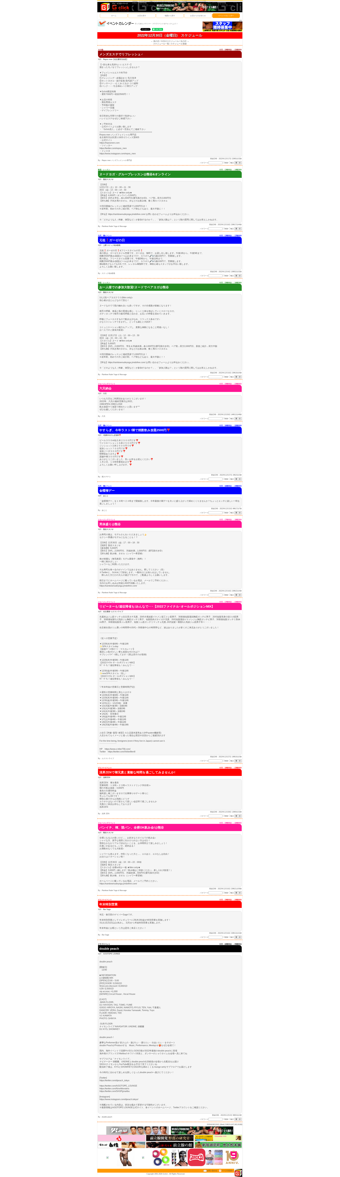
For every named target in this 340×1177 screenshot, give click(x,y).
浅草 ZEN (105, 813)
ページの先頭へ (227, 1171)
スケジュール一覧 (161, 44)
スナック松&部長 (108, 273)
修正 (232, 163)
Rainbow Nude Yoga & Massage (114, 226)
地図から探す (170, 16)
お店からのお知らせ (198, 16)
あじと (104, 510)
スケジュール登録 (179, 44)
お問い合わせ (212, 1171)
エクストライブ (108, 758)
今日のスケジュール (170, 41)
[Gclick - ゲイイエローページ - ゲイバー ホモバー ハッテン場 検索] (114, 7)
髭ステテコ (106, 477)
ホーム (113, 16)
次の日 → (184, 41)
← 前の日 (155, 41)
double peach (107, 1117)
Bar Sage (105, 935)
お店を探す (141, 16)
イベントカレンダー (226, 16)
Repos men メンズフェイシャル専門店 (117, 160)
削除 (226, 163)
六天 (103, 416)
